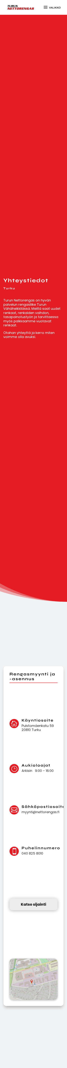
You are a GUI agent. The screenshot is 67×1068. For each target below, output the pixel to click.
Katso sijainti (33, 904)
